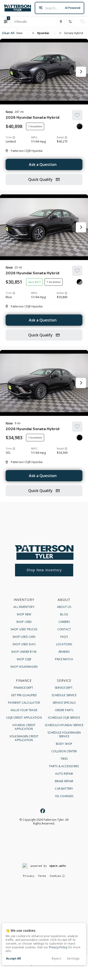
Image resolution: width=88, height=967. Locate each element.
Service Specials (64, 703)
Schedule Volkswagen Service (64, 734)
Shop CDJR (24, 659)
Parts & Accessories (64, 766)
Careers (64, 622)
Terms (42, 876)
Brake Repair (64, 781)
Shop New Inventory (44, 570)
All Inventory (23, 607)
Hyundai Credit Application (23, 727)
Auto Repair (64, 774)
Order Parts (64, 710)
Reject (56, 958)
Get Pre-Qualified (24, 695)
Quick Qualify (41, 179)
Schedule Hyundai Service (64, 725)
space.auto (57, 865)
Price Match (64, 659)
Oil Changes (64, 796)
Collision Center (64, 751)
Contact (64, 629)
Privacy (28, 876)
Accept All (13, 958)
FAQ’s (64, 637)
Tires (64, 759)
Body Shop (64, 744)
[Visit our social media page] (43, 811)
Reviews (64, 652)
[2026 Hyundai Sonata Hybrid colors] (79, 126)
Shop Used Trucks (24, 629)
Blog (64, 614)
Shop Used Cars (23, 637)
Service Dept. (64, 688)
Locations (64, 644)
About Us (64, 607)
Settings (73, 958)
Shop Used (24, 622)
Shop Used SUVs (23, 644)
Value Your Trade (24, 710)
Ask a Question (43, 164)
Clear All (8, 33)
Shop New (24, 614)
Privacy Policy (58, 947)
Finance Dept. (24, 688)
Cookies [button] (55, 876)
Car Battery (64, 789)
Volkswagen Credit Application (23, 738)
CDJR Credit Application (24, 718)
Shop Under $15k (24, 652)
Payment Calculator (24, 703)
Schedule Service (64, 695)
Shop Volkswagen (24, 667)
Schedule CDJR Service (64, 718)
